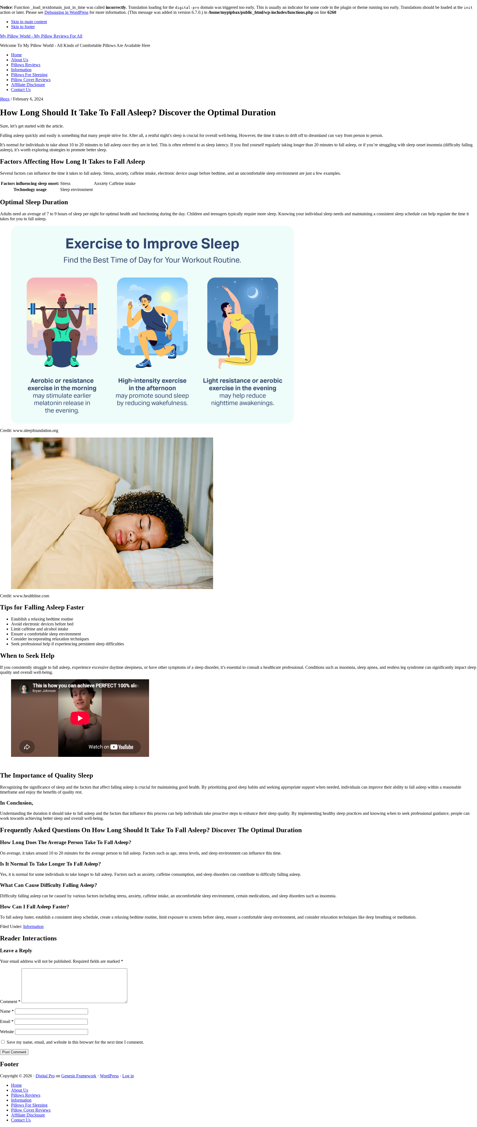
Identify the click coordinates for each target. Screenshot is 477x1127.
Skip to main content (29, 21)
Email (7, 1021)
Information (33, 926)
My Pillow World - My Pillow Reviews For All (41, 36)
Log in (128, 1075)
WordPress (109, 1075)
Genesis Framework (78, 1075)
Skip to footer (23, 26)
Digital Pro (45, 1075)
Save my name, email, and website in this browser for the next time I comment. (75, 1042)
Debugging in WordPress (66, 12)
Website (7, 1031)
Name (7, 1011)
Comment (10, 1001)
